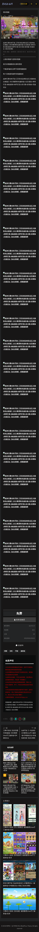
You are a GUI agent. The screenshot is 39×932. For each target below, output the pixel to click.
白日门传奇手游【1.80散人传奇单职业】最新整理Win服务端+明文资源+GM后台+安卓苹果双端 (28, 766)
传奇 (11, 651)
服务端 (23, 651)
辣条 (8, 52)
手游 (16, 651)
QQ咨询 (20, 645)
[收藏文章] (11, 719)
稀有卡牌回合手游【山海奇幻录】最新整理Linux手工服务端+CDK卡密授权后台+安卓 (10, 766)
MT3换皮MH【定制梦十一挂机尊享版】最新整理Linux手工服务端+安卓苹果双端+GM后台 (28, 789)
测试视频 (6, 12)
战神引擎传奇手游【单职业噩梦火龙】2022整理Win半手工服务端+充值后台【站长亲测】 (10, 789)
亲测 (5, 651)
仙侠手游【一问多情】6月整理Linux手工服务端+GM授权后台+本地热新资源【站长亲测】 (28, 734)
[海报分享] (24, 719)
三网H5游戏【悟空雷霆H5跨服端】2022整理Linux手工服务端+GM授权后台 (10, 734)
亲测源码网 (8, 702)
